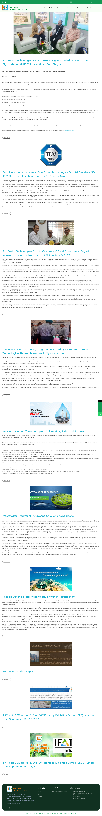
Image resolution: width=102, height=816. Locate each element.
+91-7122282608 (59, 794)
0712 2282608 (96, 2)
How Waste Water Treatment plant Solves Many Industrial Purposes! (44, 431)
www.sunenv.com (69, 130)
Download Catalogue (60, 2)
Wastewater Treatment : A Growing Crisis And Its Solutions (38, 515)
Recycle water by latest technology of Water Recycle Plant (38, 596)
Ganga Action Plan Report (18, 671)
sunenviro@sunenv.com (61, 791)
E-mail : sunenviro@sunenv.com (81, 2)
